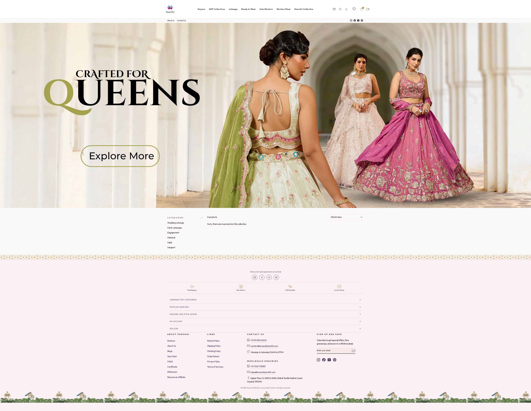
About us (170, 20)
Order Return (213, 356)
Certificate (172, 366)
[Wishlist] (334, 9)
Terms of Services (215, 366)
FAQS (170, 361)
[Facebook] (262, 277)
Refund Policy (213, 340)
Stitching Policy (214, 351)
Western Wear (284, 9)
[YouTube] (269, 277)
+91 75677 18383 (258, 366)
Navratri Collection (303, 9)
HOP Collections (217, 9)
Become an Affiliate (176, 377)
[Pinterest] (276, 277)
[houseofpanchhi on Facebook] (324, 359)
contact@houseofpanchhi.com (264, 346)
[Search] (340, 9)
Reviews (171, 340)
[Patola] (265, 115)
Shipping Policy (213, 345)
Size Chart (172, 356)
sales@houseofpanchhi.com (263, 372)
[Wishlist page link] (354, 8)
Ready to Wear (248, 9)
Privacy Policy (213, 361)
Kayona (201, 9)
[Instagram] (254, 277)
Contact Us (181, 20)
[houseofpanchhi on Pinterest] (334, 359)
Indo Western (266, 9)
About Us (171, 345)
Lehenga (233, 9)
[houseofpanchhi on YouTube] (329, 359)
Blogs (169, 351)
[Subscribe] (353, 350)
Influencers (172, 371)
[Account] (346, 9)
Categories (175, 217)
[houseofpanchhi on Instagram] (318, 359)
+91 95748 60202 (259, 340)
